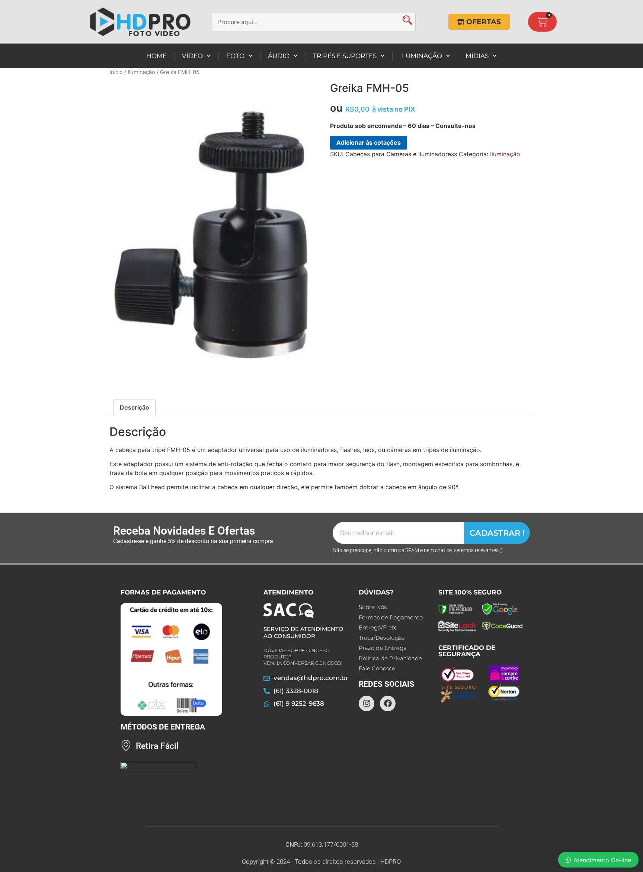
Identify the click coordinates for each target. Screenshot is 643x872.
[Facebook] (388, 703)
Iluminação (141, 72)
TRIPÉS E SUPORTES (345, 56)
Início (116, 72)
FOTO (235, 56)
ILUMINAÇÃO (421, 56)
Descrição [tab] (134, 407)
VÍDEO (192, 56)
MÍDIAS (477, 56)
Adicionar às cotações (368, 142)
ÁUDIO (278, 56)
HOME (156, 56)
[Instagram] (366, 703)
